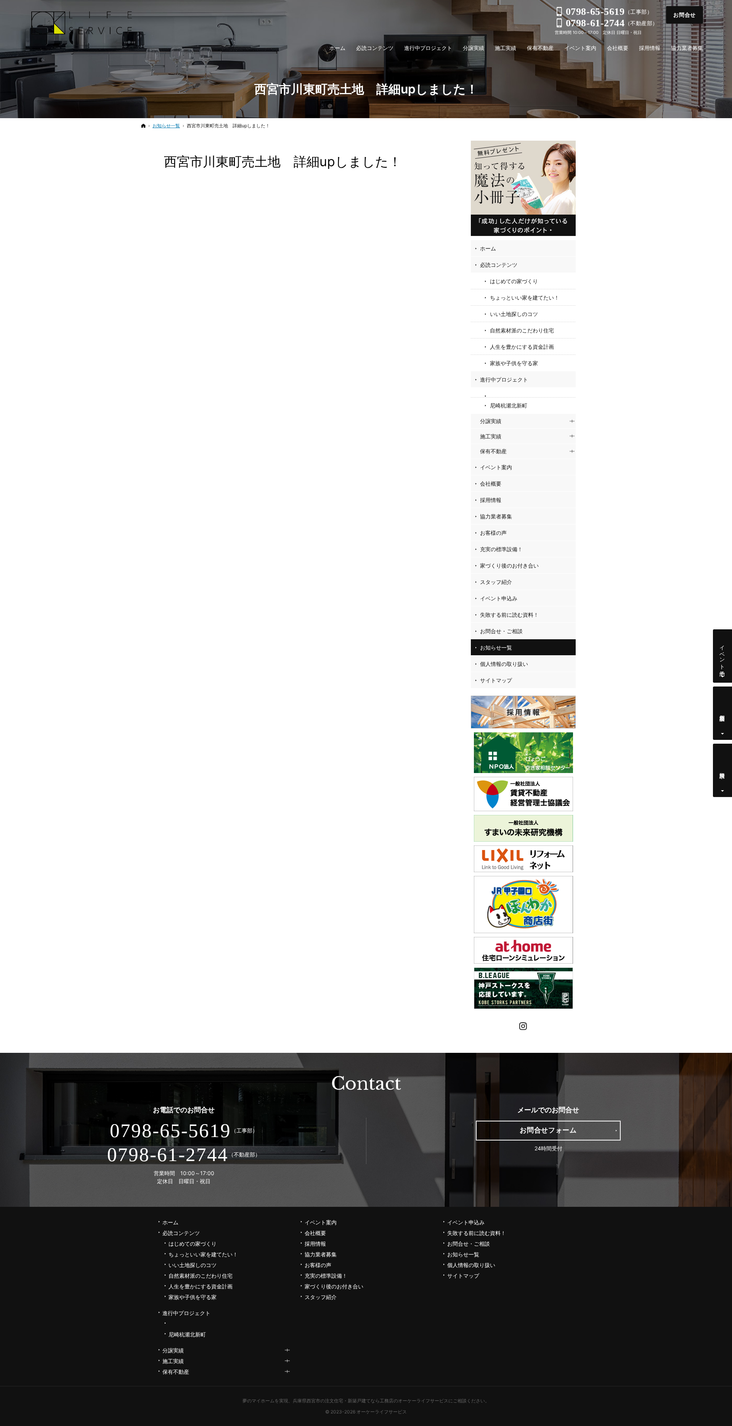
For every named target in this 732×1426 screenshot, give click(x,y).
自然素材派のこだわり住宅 (522, 330)
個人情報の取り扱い (504, 664)
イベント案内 (496, 467)
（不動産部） (612, 23)
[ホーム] (143, 125)
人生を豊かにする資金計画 (522, 346)
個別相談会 (722, 711)
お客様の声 (493, 532)
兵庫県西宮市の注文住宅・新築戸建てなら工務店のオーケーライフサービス (370, 1401)
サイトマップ (496, 680)
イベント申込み (498, 598)
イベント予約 (722, 654)
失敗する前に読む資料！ (509, 614)
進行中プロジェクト (504, 379)
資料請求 (722, 769)
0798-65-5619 (170, 1130)
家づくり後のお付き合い (509, 565)
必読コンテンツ (498, 264)
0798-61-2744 (168, 1154)
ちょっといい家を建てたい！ (524, 297)
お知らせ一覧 (496, 647)
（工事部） (609, 11)
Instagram (523, 1025)
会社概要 (490, 483)
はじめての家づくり (514, 281)
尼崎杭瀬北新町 (508, 405)
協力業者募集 (496, 516)
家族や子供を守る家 (514, 363)
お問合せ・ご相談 (501, 631)
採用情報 (490, 500)
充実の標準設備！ (501, 549)
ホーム (488, 248)
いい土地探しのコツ (514, 314)
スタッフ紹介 (496, 582)
